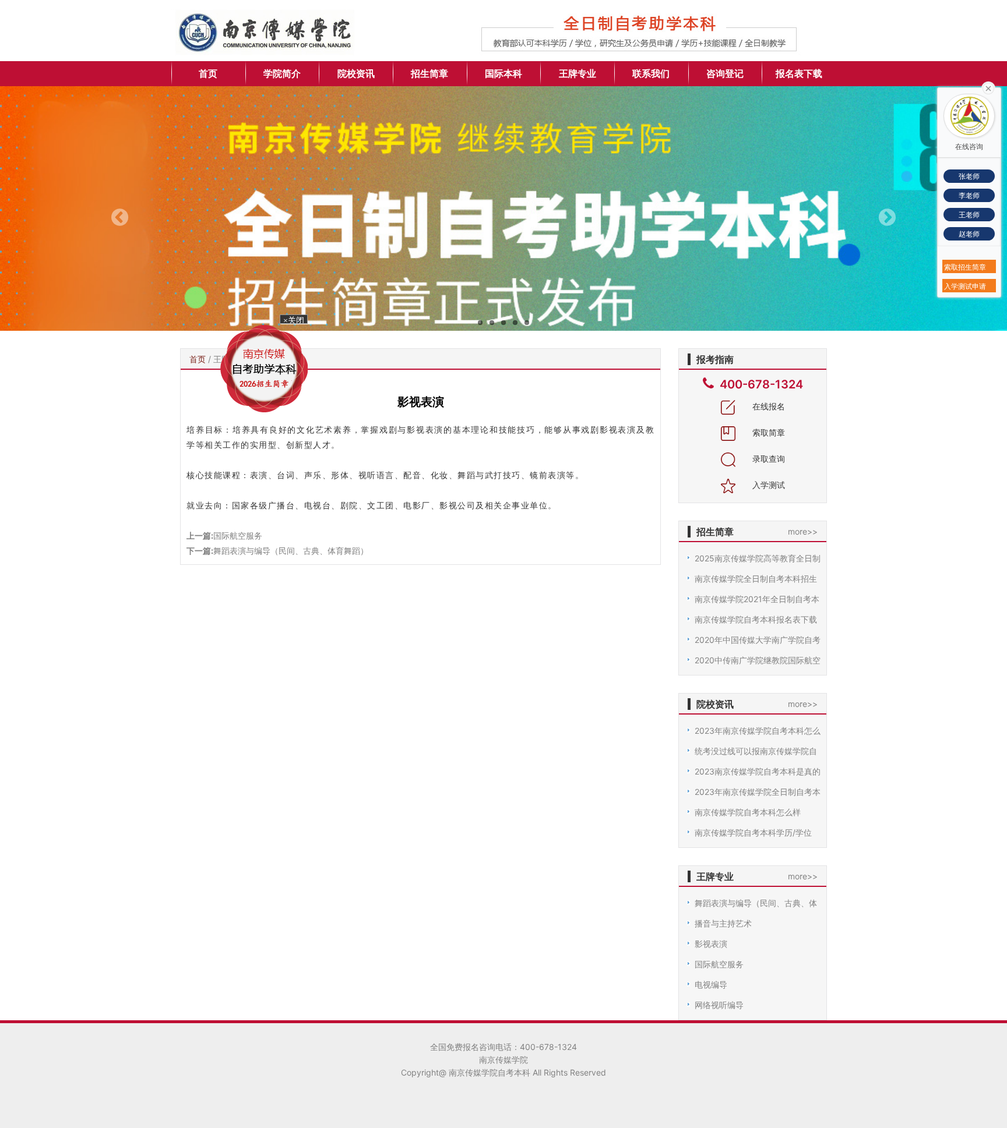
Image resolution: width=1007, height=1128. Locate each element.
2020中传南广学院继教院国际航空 (758, 660)
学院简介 (282, 73)
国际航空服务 (237, 535)
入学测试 (767, 485)
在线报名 (767, 406)
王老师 (969, 214)
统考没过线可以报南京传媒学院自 (756, 751)
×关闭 (303, 334)
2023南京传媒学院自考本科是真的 (758, 771)
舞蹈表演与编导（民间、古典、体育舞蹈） (290, 551)
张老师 (969, 176)
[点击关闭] (988, 87)
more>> (803, 531)
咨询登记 (725, 73)
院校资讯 (356, 73)
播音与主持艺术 (723, 923)
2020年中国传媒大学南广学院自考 (758, 640)
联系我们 (651, 73)
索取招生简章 (965, 267)
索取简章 (767, 432)
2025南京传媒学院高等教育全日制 (758, 558)
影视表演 (711, 944)
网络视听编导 (719, 1005)
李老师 (969, 195)
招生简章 (429, 73)
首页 (208, 73)
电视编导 (711, 984)
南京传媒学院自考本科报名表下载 (756, 619)
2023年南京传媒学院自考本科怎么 (758, 731)
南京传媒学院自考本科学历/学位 (753, 832)
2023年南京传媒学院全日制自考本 (758, 792)
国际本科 (503, 73)
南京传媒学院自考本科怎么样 (748, 812)
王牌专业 (577, 73)
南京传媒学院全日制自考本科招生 (756, 579)
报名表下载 (799, 73)
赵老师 (969, 233)
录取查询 (767, 459)
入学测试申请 (965, 286)
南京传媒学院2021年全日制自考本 (757, 599)
